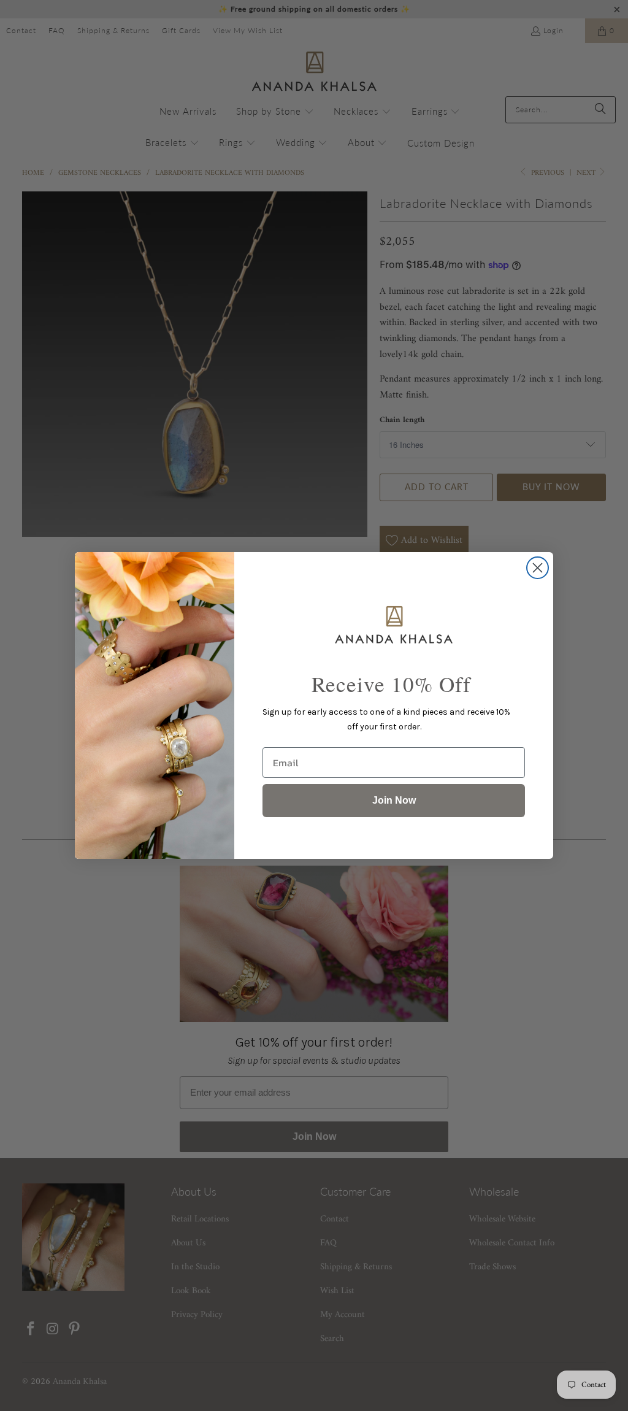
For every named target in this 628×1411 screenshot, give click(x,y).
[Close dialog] (537, 568)
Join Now (394, 800)
